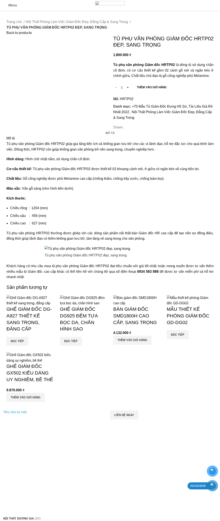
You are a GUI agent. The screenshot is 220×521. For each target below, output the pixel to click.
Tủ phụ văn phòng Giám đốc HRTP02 (35, 144)
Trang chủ (14, 22)
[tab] (110, 133)
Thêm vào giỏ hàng (152, 87)
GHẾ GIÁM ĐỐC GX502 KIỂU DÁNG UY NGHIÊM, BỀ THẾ (29, 373)
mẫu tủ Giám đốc (29, 271)
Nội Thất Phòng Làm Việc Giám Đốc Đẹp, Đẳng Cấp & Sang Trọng (77, 22)
